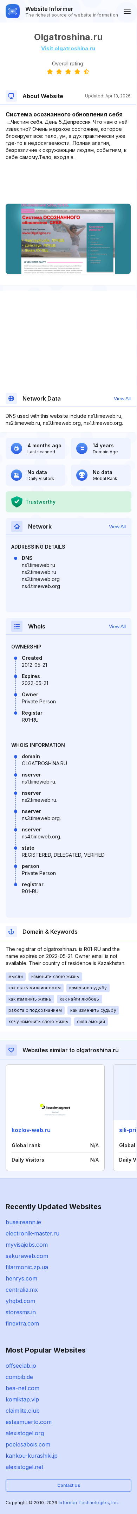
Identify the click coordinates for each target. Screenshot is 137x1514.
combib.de (19, 1376)
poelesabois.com (28, 1444)
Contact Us (68, 1485)
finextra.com (22, 1323)
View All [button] (122, 398)
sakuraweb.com (27, 1255)
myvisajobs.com (27, 1244)
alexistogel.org (25, 1433)
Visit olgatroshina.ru (68, 48)
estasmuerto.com (29, 1421)
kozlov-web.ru (31, 1129)
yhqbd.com (20, 1300)
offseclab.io (21, 1365)
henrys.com (21, 1278)
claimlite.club (23, 1410)
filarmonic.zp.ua (27, 1267)
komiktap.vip (22, 1399)
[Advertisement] (68, 182)
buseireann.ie (23, 1222)
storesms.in (21, 1312)
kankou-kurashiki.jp (32, 1455)
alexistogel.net (24, 1466)
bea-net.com (22, 1388)
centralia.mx (22, 1289)
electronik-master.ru (32, 1233)
